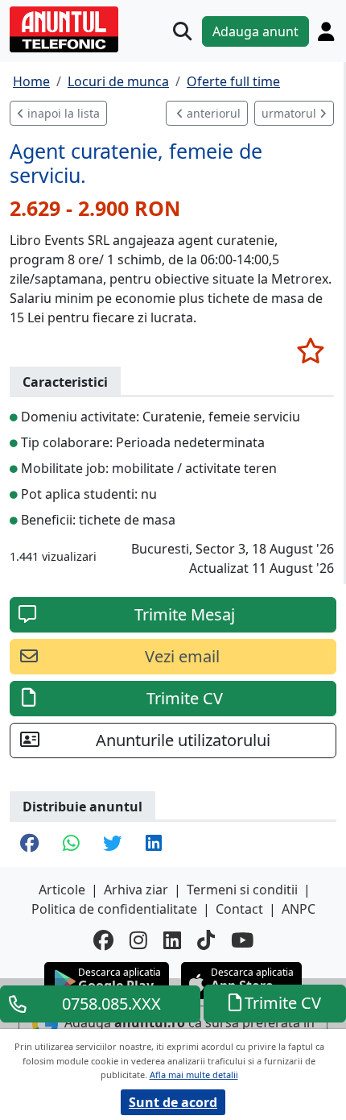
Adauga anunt (255, 31)
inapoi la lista (62, 113)
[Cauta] (182, 31)
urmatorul (290, 113)
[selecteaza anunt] (310, 350)
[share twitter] (112, 844)
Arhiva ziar (136, 889)
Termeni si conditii (242, 889)
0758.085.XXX (111, 1003)
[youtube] (242, 940)
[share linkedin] (153, 844)
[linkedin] (172, 940)
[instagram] (138, 940)
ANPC (298, 909)
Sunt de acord (173, 1102)
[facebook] (103, 940)
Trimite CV (184, 698)
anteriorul (212, 113)
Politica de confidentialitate (114, 909)
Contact (239, 909)
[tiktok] (206, 940)
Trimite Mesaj (184, 614)
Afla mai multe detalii (194, 1074)
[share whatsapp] (70, 844)
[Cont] (326, 31)
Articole (62, 889)
